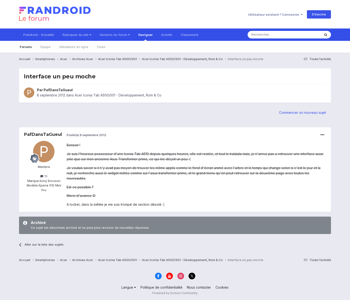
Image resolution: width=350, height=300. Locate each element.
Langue (127, 287)
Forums (26, 47)
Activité (166, 35)
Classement (189, 35)
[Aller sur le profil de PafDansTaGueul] (29, 92)
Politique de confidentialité (161, 287)
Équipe (45, 47)
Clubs (101, 47)
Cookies (222, 287)
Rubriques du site (76, 35)
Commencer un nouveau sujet (302, 112)
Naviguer (145, 35)
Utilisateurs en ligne (73, 47)
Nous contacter (199, 287)
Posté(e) (86, 135)
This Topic (306, 34)
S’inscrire (319, 14)
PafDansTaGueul (58, 90)
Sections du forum (114, 35)
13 (45, 176)
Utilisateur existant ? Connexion (274, 14)
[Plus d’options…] (322, 135)
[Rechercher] (325, 34)
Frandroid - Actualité (38, 35)
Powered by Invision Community (175, 293)
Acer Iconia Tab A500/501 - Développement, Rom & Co (118, 95)
